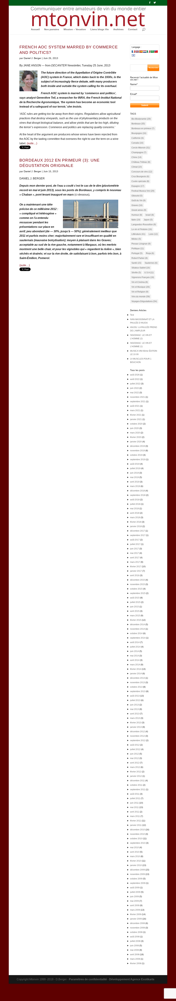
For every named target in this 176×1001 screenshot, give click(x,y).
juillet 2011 (135, 798)
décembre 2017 (137, 531)
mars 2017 (135, 562)
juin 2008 (134, 945)
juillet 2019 (135, 468)
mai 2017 (134, 553)
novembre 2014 (137, 629)
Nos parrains (51, 29)
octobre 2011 (136, 785)
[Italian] (148, 51)
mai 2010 (134, 847)
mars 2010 (135, 856)
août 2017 (135, 540)
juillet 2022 (135, 383)
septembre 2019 (137, 459)
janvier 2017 (136, 571)
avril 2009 (134, 905)
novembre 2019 (137, 450)
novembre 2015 (137, 584)
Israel (150, 215)
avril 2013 (134, 714)
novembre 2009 (137, 874)
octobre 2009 (136, 879)
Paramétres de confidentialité (88, 979)
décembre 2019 (137, 446)
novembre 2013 (137, 682)
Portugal (136, 253)
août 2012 (135, 745)
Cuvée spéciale (140, 181)
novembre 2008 (137, 928)
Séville (136, 272)
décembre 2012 (137, 731)
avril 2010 (134, 852)
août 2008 (135, 936)
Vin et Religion (139, 292)
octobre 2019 (136, 455)
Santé (136, 263)
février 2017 (135, 566)
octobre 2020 (136, 424)
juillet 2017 (135, 544)
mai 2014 (134, 656)
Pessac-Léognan (141, 244)
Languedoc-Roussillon (143, 224)
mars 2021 (135, 410)
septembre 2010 (137, 843)
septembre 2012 (137, 740)
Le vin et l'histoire (141, 229)
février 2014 (135, 669)
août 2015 (135, 598)
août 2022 (135, 379)
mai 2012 (134, 758)
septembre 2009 (137, 883)
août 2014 (135, 642)
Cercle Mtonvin (140, 147)
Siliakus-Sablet (140, 268)
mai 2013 (134, 709)
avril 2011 (134, 812)
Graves (136, 205)
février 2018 (135, 522)
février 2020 (135, 437)
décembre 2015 (137, 580)
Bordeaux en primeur (142, 128)
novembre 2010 (137, 834)
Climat (136, 167)
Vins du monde (140, 296)
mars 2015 (135, 615)
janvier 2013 (136, 727)
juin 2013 (134, 705)
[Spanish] (141, 51)
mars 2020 (135, 433)
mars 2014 (135, 664)
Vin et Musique (140, 287)
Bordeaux (138, 123)
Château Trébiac (140, 162)
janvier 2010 (136, 865)
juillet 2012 (135, 749)
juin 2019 (134, 473)
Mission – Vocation (75, 29)
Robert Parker (139, 258)
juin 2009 (134, 896)
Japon (148, 220)
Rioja (150, 253)
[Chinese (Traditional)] (156, 51)
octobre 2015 (136, 589)
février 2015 (135, 620)
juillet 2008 (135, 941)
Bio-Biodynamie (141, 119)
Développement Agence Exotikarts (131, 979)
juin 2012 (134, 754)
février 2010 (135, 861)
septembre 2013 (137, 691)
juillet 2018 (135, 504)
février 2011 (135, 821)
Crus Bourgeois (140, 176)
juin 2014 (134, 651)
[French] (133, 51)
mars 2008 (135, 959)
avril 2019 (134, 482)
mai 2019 (134, 477)
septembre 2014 (137, 638)
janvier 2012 (136, 776)
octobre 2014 (136, 633)
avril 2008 (134, 954)
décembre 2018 (137, 491)
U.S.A (149, 272)
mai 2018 (134, 508)
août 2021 (135, 406)
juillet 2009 (135, 892)
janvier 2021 (136, 419)
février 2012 (135, 771)
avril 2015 (134, 611)
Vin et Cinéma (139, 282)
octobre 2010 (136, 838)
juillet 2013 (135, 700)
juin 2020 (134, 428)
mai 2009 (134, 901)
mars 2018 (135, 517)
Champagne (138, 152)
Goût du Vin (138, 200)
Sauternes (151, 263)
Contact (132, 29)
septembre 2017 (137, 535)
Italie (135, 220)
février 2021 (135, 415)
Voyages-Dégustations (144, 301)
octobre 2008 (136, 932)
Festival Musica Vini (142, 191)
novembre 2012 (137, 736)
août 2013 (135, 696)
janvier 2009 (136, 919)
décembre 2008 (137, 923)
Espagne (137, 186)
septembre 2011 (137, 789)
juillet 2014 (135, 647)
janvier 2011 (136, 825)
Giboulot (136, 196)
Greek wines (138, 210)
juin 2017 (134, 548)
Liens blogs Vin (99, 29)
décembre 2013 (137, 678)
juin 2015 (134, 606)
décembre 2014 (137, 624)
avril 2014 (134, 660)
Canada (137, 143)
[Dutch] (144, 51)
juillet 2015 (135, 602)
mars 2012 (135, 767)
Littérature (138, 234)
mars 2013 (135, 718)
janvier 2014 (136, 673)
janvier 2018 (136, 526)
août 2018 (135, 499)
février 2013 (135, 722)
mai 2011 (134, 807)
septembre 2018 (137, 495)
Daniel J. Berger (32, 58)
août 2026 (135, 375)
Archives (118, 29)
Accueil (35, 29)
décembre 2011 (137, 780)
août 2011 (134, 794)
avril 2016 (134, 575)
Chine (136, 157)
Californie (137, 138)
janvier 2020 (136, 441)
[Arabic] (152, 51)
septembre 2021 (137, 401)
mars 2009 (135, 910)
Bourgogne (138, 133)
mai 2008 (134, 950)
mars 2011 (135, 816)
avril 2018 (134, 513)
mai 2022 (134, 392)
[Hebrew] (133, 55)
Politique (137, 248)
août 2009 (135, 887)
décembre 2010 (137, 829)
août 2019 (135, 464)
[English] (137, 51)
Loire (153, 234)
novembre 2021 (137, 397)
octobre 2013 (136, 687)
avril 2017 (134, 557)
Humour (136, 215)
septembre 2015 (137, 593)
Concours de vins (141, 171)
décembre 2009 (137, 870)
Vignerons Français (142, 277)
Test (132, 315)
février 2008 (135, 963)
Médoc (136, 239)
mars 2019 (135, 486)
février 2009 (135, 914)
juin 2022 (134, 388)
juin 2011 (134, 803)
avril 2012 (134, 763)
